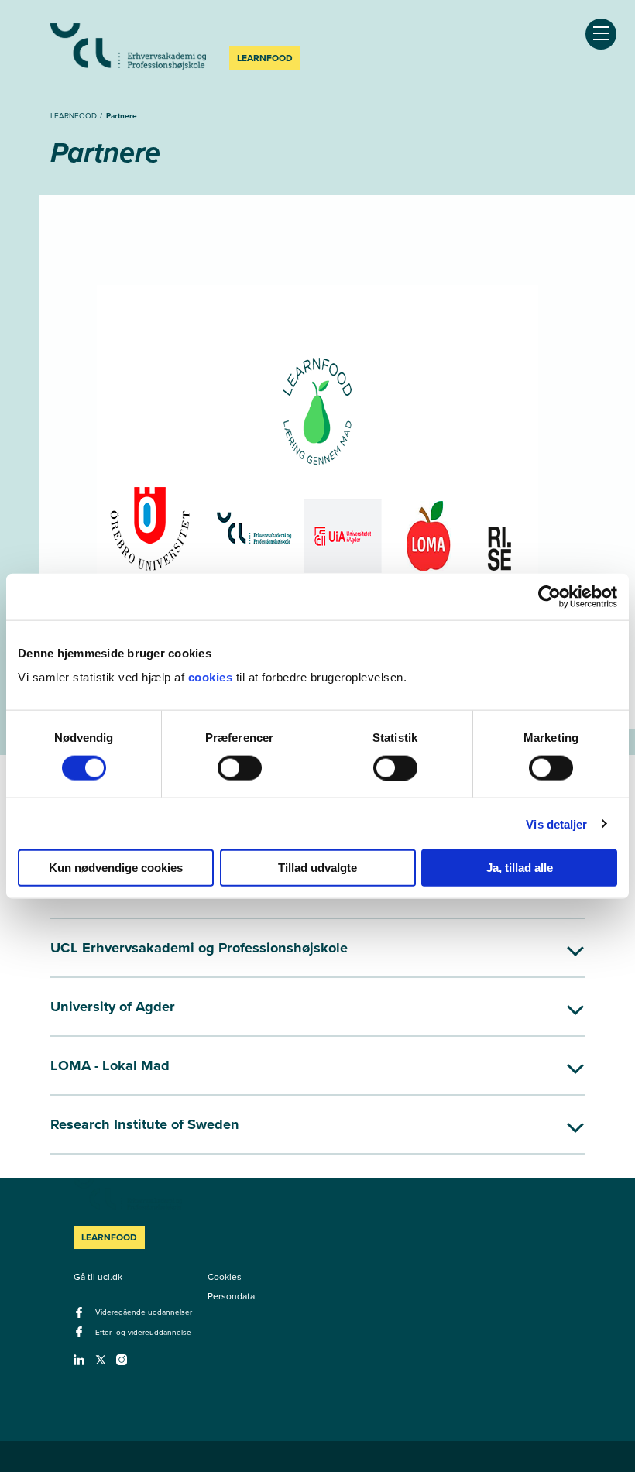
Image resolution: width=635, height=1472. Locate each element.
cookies (212, 677)
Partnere (121, 116)
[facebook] (81, 1317)
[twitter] (102, 1364)
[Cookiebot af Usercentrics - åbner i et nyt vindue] (549, 596)
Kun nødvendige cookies (116, 867)
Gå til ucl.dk (98, 1277)
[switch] (240, 767)
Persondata (231, 1296)
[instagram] (123, 1364)
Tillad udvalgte (317, 867)
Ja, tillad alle (519, 867)
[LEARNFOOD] (128, 46)
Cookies (225, 1277)
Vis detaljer (556, 823)
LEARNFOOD (74, 116)
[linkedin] (81, 1364)
